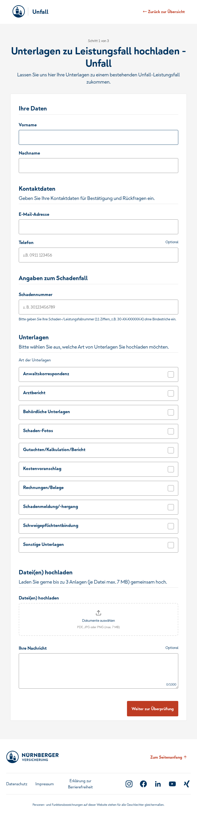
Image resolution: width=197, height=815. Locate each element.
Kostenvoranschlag (42, 468)
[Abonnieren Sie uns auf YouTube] (172, 784)
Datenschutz (16, 784)
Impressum (44, 784)
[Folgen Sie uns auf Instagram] (129, 784)
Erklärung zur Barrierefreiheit (80, 784)
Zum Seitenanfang (166, 757)
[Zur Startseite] (18, 11)
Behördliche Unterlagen (46, 411)
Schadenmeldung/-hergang (50, 506)
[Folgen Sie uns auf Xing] (187, 784)
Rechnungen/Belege (43, 487)
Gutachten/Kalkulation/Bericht (54, 449)
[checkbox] (171, 374)
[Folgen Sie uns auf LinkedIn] (158, 784)
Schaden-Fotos (38, 430)
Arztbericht (34, 392)
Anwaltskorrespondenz (46, 373)
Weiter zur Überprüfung (153, 708)
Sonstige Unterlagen (43, 544)
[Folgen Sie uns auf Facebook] (143, 784)
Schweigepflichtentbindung (50, 525)
